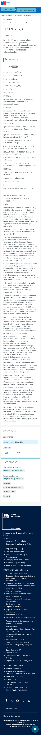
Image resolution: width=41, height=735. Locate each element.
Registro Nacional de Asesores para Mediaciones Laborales (19, 622)
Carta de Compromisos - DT (16, 687)
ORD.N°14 (7, 453)
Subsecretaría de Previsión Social (18, 544)
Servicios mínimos (13, 604)
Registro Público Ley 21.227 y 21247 (19, 661)
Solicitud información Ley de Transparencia (17, 555)
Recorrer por (8, 9)
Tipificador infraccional (14, 676)
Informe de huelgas (13, 591)
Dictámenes (27, 15)
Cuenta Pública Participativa (16, 690)
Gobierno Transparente (15, 552)
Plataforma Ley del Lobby (15, 562)
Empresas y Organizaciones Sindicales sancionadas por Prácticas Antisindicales (20, 578)
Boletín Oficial (11, 679)
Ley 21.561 (6, 483)
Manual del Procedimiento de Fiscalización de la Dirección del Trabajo (21, 672)
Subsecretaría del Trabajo (16, 541)
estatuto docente (9, 492)
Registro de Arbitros (13, 607)
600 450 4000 (8, 720)
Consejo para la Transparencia (17, 560)
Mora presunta (11, 626)
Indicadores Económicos (15, 639)
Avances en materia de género (17, 642)
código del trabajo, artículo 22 (13, 479)
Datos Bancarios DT (13, 650)
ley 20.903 (6, 496)
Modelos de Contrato (14, 668)
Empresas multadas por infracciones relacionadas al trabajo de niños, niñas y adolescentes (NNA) (21, 585)
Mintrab (9, 538)
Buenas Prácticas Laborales (16, 573)
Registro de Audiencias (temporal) (19, 565)
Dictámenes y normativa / (14, 15)
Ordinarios (7, 448)
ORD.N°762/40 (13, 59)
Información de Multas (14, 615)
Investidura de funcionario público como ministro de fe (19, 595)
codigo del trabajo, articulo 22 (13, 487)
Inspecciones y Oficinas (14, 724)
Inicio (2, 15)
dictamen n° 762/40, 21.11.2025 (13, 470)
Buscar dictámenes (25, 11)
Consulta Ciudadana (13, 653)
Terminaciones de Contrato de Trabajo (20, 617)
